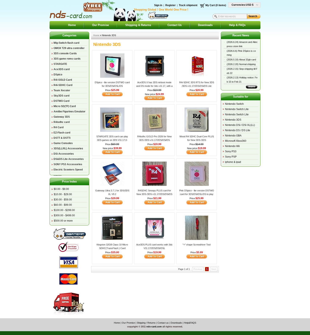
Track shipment (188, 5)
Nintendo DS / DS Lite (237, 130)
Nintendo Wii (232, 146)
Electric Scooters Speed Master (68, 170)
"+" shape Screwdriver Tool (196, 244)
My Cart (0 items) (215, 5)
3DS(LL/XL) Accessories (68, 148)
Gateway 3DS (62, 116)
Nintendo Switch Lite (237, 109)
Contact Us (174, 25)
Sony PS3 (230, 151)
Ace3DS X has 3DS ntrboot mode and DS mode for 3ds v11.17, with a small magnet (154, 86)
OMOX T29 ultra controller (69, 48)
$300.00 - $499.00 (64, 215)
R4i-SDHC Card (63, 85)
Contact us (163, 322)
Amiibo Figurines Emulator (69, 111)
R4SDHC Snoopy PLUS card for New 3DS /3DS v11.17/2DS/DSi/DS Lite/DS (154, 194)
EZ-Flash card (62, 132)
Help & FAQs (237, 25)
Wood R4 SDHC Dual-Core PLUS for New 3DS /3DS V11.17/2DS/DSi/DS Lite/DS (196, 140)
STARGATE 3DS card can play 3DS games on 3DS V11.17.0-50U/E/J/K (112, 140)
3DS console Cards (65, 53)
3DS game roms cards (67, 58)
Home (72, 25)
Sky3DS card (61, 95)
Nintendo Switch (234, 103)
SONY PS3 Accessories (68, 164)
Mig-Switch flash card (66, 42)
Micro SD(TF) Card (65, 106)
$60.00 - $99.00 (63, 204)
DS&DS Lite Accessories (69, 159)
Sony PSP (231, 156)
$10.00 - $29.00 (63, 194)
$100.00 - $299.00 (64, 210)
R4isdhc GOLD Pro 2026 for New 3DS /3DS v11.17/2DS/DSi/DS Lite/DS (154, 140)
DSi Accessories (64, 153)
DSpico (58, 74)
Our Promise (100, 25)
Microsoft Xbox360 (235, 140)
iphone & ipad (233, 162)
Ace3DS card (62, 69)
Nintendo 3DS (233, 119)
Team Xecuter (62, 90)
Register (170, 5)
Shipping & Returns (138, 25)
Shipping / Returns (146, 322)
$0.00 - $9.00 (61, 189)
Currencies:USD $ (242, 4)
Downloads (205, 25)
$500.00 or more (63, 220)
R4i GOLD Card (63, 79)
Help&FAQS (190, 322)
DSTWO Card (61, 100)
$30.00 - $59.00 (63, 199)
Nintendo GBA (233, 135)
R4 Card (58, 127)
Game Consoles (63, 143)
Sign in (158, 5)
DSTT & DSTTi (62, 137)
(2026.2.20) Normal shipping (241, 64)
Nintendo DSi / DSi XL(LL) (240, 125)
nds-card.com (154, 326)
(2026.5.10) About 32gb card (241, 59)
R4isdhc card (62, 122)
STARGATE (60, 64)
